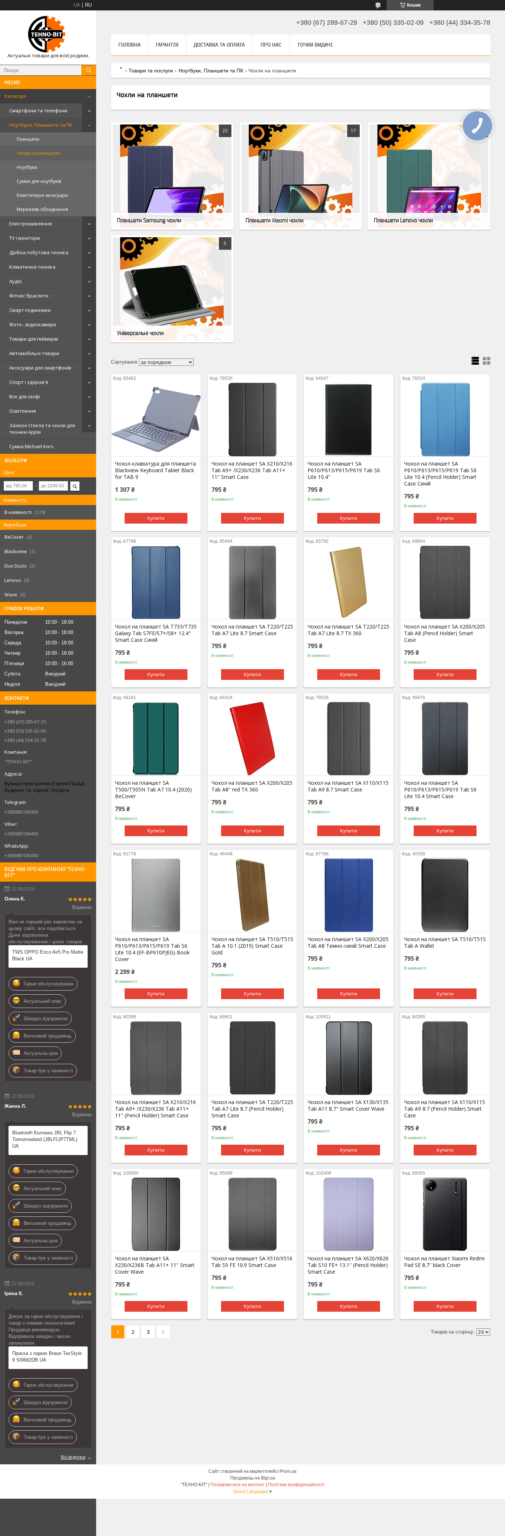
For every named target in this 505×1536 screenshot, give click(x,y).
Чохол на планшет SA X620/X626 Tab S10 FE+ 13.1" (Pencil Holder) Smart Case (348, 1265)
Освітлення (22, 411)
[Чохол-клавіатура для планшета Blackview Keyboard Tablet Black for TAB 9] (156, 419)
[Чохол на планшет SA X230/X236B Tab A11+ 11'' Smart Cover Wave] (156, 1214)
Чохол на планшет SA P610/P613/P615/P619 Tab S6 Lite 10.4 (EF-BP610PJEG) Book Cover (152, 949)
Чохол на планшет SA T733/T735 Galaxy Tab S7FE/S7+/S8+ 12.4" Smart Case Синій (156, 633)
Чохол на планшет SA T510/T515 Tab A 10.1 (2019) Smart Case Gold (252, 946)
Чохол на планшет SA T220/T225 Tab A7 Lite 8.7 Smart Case (252, 630)
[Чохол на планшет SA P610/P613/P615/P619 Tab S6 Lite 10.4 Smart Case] (445, 739)
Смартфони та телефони (38, 110)
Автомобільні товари (34, 353)
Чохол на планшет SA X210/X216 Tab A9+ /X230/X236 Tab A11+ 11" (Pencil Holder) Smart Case (155, 1109)
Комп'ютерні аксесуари (42, 195)
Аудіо (15, 281)
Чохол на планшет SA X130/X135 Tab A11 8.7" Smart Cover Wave (348, 1105)
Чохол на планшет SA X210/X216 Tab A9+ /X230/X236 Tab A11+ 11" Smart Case (251, 470)
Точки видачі (315, 45)
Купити (156, 518)
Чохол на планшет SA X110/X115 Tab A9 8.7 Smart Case (348, 786)
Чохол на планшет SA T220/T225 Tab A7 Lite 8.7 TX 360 (348, 630)
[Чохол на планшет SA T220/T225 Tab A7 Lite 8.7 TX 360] (348, 582)
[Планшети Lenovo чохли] (429, 176)
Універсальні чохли (140, 333)
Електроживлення (30, 223)
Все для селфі (24, 396)
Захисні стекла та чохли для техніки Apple (42, 428)
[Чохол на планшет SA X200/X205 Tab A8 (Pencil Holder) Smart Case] (445, 582)
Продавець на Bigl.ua (252, 1478)
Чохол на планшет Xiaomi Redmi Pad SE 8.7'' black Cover (444, 1261)
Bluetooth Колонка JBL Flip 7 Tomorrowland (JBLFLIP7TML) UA (44, 1139)
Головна (129, 45)
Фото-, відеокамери (32, 324)
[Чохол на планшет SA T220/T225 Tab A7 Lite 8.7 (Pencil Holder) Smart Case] (252, 1058)
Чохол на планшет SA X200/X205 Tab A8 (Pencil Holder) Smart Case (444, 633)
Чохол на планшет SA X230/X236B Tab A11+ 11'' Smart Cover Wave (154, 1265)
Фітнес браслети (28, 295)
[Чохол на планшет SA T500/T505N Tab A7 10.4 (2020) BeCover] (156, 739)
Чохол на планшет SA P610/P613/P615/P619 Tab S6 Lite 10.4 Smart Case (440, 790)
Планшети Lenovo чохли (403, 220)
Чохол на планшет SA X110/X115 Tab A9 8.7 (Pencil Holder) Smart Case (444, 1109)
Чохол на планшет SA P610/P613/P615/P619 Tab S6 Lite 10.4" (344, 470)
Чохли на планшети (38, 153)
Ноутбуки (27, 167)
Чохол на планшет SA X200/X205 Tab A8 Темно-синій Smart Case (348, 942)
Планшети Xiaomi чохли (274, 220)
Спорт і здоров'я (28, 382)
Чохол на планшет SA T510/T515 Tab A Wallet (445, 942)
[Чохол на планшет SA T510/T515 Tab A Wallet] (445, 895)
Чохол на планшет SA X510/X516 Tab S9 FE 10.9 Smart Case (251, 1261)
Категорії (15, 96)
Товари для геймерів (33, 339)
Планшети (28, 139)
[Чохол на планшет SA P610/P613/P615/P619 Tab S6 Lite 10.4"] (348, 419)
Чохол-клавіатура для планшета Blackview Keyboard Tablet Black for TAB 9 (155, 470)
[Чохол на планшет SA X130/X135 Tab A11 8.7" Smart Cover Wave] (348, 1058)
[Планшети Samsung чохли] (172, 176)
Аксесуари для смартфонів (40, 367)
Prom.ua (287, 1471)
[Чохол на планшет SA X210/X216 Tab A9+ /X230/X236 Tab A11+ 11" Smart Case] (252, 419)
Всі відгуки (73, 1457)
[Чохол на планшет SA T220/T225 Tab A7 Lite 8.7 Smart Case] (252, 582)
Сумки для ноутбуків (39, 181)
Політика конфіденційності (296, 1484)
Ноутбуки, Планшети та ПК (40, 125)
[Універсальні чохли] (172, 289)
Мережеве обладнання (42, 209)
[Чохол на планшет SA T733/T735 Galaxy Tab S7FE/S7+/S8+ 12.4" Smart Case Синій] (156, 582)
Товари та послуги (151, 71)
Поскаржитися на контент (237, 1484)
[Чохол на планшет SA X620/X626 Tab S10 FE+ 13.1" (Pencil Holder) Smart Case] (348, 1214)
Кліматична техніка (32, 266)
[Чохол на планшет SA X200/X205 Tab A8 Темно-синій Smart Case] (348, 895)
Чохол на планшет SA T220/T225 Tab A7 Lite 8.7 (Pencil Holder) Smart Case (252, 1109)
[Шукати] (88, 70)
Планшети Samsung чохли (149, 220)
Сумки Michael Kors (31, 446)
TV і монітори (24, 238)
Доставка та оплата (219, 45)
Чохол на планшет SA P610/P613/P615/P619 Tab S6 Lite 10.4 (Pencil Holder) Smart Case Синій (440, 473)
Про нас (271, 45)
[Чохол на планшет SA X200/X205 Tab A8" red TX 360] (252, 739)
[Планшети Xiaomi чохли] (300, 176)
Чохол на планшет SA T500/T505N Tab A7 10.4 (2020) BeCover (153, 790)
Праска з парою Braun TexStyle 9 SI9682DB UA (47, 1357)
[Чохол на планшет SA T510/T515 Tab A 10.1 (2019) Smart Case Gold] (252, 895)
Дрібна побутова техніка (38, 252)
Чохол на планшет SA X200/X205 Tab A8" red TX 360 (251, 786)
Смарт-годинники (30, 310)
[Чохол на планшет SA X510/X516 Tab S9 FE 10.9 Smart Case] (252, 1214)
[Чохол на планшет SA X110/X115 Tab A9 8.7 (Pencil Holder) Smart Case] (445, 1058)
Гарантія (167, 45)
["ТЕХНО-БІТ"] (48, 34)
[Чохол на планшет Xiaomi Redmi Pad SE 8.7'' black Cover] (445, 1214)
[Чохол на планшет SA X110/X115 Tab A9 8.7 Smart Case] (348, 739)
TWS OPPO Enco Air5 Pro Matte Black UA (47, 955)
